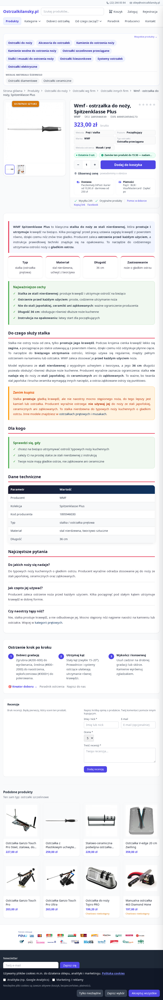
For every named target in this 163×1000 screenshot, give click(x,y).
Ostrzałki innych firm (114, 91)
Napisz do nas (76, 686)
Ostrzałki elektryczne (22, 66)
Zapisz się (69, 965)
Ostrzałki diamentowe (22, 81)
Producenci (132, 21)
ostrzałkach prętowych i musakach (82, 414)
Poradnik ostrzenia (52, 686)
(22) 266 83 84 (118, 2)
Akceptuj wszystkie (144, 993)
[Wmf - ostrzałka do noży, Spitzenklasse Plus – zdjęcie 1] (10, 169)
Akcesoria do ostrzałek (54, 43)
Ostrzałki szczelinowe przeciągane (86, 51)
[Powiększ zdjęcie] (34, 131)
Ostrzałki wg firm (84, 91)
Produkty (12, 21)
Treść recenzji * (92, 745)
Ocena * (88, 732)
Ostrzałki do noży (20, 43)
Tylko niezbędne (90, 993)
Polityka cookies (113, 973)
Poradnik (113, 21)
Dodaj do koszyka (128, 165)
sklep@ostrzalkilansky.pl (146, 2)
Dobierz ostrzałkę (58, 21)
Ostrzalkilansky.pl (21, 11)
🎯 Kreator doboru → (22, 686)
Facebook (92, 204)
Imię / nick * (90, 719)
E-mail (124, 719)
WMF (77, 116)
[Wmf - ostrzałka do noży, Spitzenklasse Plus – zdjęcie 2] (21, 169)
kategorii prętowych (48, 622)
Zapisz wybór (116, 993)
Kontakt (150, 21)
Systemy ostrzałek (110, 59)
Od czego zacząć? (86, 21)
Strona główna (12, 91)
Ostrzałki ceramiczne (57, 81)
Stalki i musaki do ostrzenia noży (31, 59)
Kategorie (30, 21)
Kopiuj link (79, 204)
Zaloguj (133, 11)
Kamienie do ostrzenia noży (95, 43)
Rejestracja (150, 11)
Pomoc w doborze (137, 200)
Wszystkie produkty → (145, 36)
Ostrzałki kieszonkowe (75, 59)
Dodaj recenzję (95, 769)
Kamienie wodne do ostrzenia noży (32, 51)
